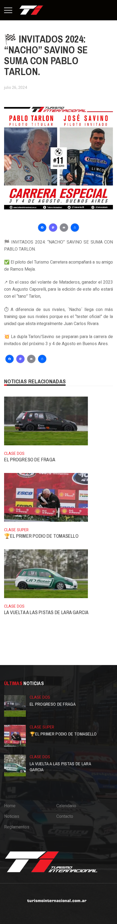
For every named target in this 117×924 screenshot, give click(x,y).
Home (10, 806)
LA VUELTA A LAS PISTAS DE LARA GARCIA (46, 612)
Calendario (66, 806)
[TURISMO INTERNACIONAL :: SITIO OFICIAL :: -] (31, 10)
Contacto (64, 816)
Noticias (11, 816)
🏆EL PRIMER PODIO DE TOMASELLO (41, 536)
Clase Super (16, 530)
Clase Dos (14, 453)
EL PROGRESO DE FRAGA (29, 459)
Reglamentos (16, 827)
